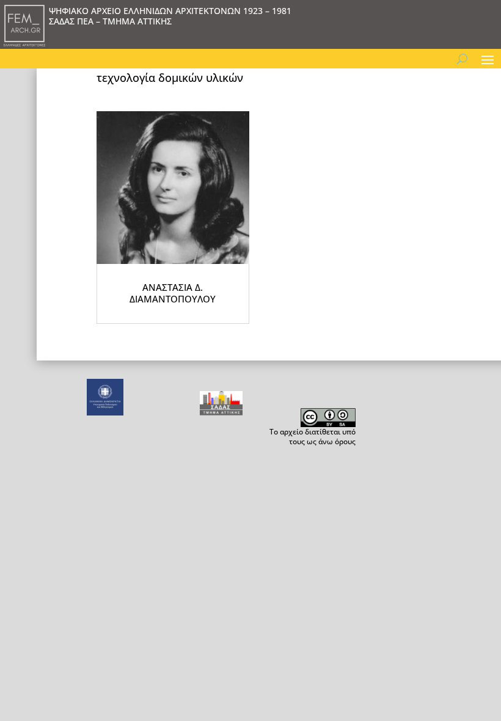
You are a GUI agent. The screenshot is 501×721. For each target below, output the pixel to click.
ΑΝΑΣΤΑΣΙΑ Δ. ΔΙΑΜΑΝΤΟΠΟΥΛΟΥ (173, 293)
